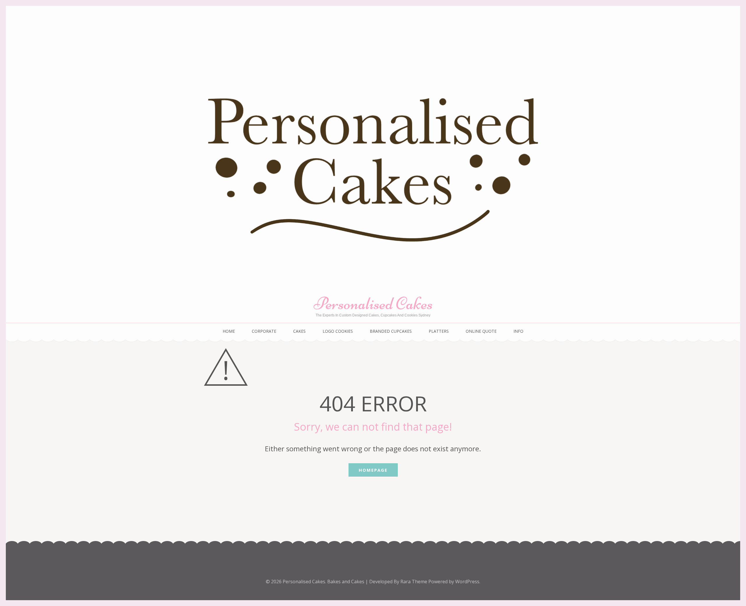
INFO (518, 331)
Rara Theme (414, 581)
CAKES (299, 331)
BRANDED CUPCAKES (391, 331)
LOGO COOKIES (338, 331)
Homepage (373, 470)
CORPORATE (264, 331)
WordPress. (467, 581)
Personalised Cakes (373, 303)
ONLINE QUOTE (481, 331)
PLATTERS (439, 331)
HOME (229, 331)
